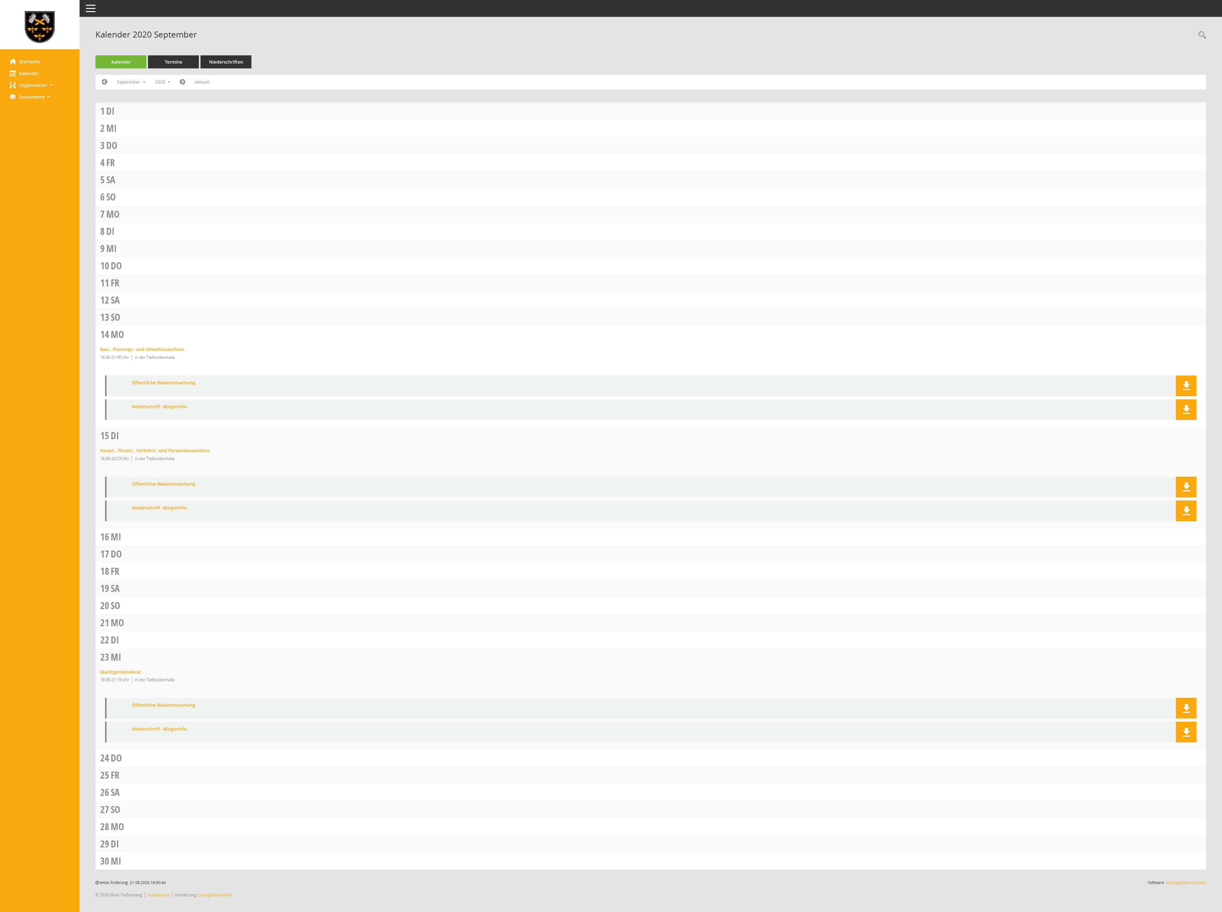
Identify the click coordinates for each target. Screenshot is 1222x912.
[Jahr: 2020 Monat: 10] (182, 82)
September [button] (129, 82)
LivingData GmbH (215, 895)
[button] (40, 85)
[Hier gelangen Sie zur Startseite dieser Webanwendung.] (40, 27)
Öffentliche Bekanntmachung (163, 383)
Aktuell (202, 82)
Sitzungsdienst (1186, 882)
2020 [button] (160, 82)
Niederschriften (226, 62)
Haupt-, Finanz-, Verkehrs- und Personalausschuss (155, 450)
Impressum (158, 895)
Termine (173, 62)
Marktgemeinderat (120, 672)
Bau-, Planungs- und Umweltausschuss (142, 349)
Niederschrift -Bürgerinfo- (160, 407)
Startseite (29, 62)
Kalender (29, 73)
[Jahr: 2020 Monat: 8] (104, 82)
